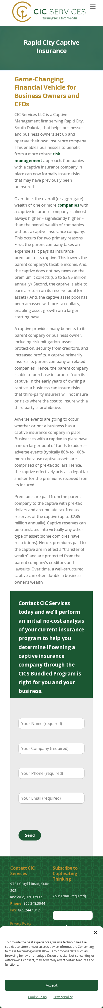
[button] (95, 932)
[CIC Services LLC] (49, 19)
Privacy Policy (63, 997)
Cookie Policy (37, 997)
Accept (52, 985)
